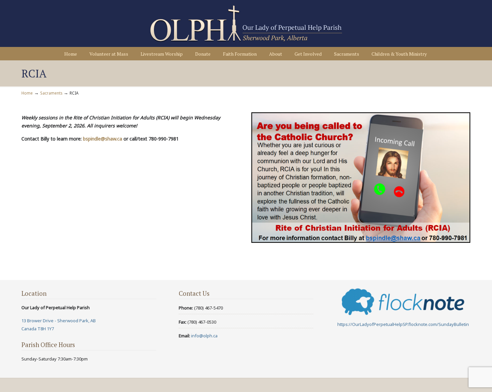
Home (27, 93)
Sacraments (51, 93)
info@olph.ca (204, 336)
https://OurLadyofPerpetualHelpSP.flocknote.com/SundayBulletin (403, 324)
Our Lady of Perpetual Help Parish (246, 23)
